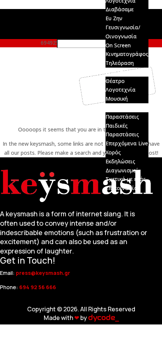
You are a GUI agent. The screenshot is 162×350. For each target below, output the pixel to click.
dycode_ (103, 318)
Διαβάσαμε (119, 9)
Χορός (113, 152)
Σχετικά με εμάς (125, 179)
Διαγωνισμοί (121, 170)
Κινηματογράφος (126, 53)
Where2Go (118, 107)
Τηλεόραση (119, 62)
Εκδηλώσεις (120, 161)
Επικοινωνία (121, 188)
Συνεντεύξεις (122, 71)
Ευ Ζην (113, 18)
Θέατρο (115, 80)
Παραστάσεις (122, 116)
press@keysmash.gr (43, 272)
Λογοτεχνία (120, 89)
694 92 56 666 (37, 287)
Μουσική (116, 98)
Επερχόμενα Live (126, 143)
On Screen (118, 45)
